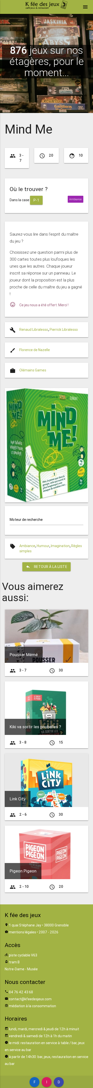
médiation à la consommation (32, 1006)
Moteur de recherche (26, 519)
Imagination (60, 546)
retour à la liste (46, 566)
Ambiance (27, 546)
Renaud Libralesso (33, 329)
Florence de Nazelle (34, 350)
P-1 (36, 200)
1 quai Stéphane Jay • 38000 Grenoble (39, 925)
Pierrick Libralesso (64, 329)
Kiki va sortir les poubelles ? (35, 726)
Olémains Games (32, 370)
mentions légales (22, 932)
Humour (43, 546)
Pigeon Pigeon (23, 871)
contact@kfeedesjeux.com (30, 999)
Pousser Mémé (24, 654)
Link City (18, 799)
